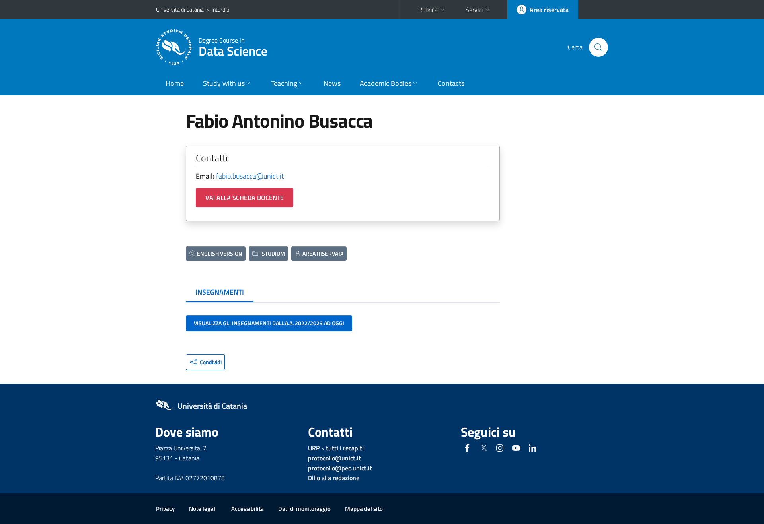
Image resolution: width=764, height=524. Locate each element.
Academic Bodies (385, 83)
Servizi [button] (474, 9)
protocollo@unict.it (334, 458)
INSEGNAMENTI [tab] (219, 292)
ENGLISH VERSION (219, 253)
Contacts (451, 83)
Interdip (220, 9)
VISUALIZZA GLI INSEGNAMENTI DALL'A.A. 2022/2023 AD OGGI (269, 323)
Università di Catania (180, 9)
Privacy (165, 508)
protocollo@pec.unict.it (340, 468)
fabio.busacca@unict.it (250, 176)
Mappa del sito (364, 508)
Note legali (203, 508)
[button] (205, 362)
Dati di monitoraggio (304, 508)
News (332, 83)
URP (314, 448)
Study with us (224, 83)
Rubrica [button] (428, 9)
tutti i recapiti (345, 448)
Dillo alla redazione (333, 478)
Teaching (284, 83)
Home (175, 83)
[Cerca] (598, 47)
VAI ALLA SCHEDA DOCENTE (244, 197)
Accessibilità (247, 508)
